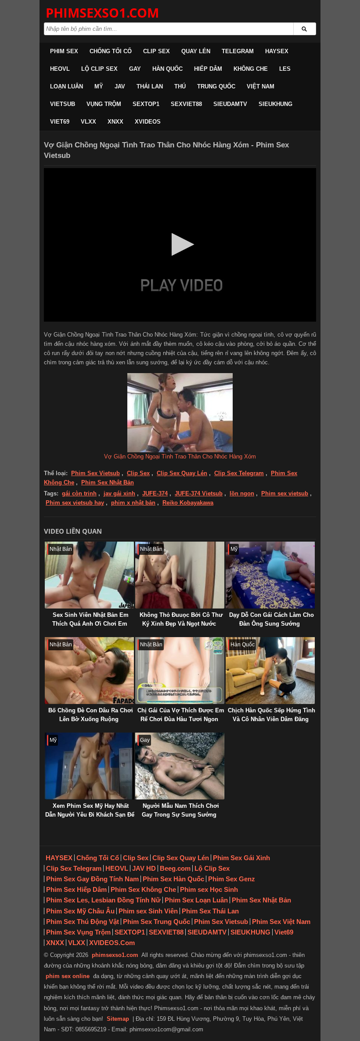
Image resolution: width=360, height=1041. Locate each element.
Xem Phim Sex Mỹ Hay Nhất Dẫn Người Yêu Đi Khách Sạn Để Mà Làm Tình (89, 815)
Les (285, 69)
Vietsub (62, 104)
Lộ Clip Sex (99, 69)
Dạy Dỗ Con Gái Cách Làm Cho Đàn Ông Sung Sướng (271, 619)
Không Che (251, 69)
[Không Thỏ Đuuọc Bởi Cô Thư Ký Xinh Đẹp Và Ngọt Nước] (179, 575)
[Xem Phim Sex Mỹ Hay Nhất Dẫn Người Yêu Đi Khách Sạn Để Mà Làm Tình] (89, 766)
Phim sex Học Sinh (209, 889)
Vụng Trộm (103, 104)
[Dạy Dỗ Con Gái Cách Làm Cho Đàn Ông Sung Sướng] (270, 575)
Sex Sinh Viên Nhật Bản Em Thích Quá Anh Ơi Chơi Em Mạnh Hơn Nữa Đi (90, 624)
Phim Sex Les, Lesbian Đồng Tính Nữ (103, 900)
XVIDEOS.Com (112, 942)
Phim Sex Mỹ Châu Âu (80, 911)
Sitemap (118, 1018)
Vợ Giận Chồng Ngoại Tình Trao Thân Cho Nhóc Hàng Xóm (180, 456)
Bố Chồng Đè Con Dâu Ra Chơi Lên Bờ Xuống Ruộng (90, 714)
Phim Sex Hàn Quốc (173, 879)
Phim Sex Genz (231, 879)
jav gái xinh (119, 493)
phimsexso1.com (115, 955)
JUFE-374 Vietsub (199, 493)
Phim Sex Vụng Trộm (78, 932)
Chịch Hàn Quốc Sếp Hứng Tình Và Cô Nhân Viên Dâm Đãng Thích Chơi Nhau (271, 719)
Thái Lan (150, 86)
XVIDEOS (148, 121)
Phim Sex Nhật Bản (107, 482)
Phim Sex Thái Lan (210, 911)
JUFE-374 (155, 493)
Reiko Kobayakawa (187, 502)
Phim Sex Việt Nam (281, 921)
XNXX (115, 121)
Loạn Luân (66, 86)
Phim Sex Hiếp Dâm (76, 889)
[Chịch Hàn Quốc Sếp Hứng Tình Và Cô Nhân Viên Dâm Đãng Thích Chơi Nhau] (270, 670)
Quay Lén (195, 51)
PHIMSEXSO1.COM (102, 12)
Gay (135, 69)
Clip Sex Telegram (239, 473)
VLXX (88, 121)
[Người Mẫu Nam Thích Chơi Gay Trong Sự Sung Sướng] (179, 766)
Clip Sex (156, 51)
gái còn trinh (79, 493)
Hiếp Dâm (208, 69)
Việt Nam (260, 86)
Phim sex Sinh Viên (148, 911)
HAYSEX (276, 51)
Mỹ (98, 86)
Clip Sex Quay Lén (182, 473)
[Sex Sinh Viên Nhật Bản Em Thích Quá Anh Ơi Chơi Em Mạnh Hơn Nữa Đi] (89, 575)
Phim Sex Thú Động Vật (82, 921)
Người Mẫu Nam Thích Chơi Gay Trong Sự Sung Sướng (180, 810)
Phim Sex (64, 51)
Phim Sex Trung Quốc (156, 921)
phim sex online (68, 976)
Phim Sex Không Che (143, 889)
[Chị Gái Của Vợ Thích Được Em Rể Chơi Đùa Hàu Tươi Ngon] (179, 670)
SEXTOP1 (146, 104)
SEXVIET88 (186, 104)
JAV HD (144, 868)
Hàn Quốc (167, 69)
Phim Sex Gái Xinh (241, 857)
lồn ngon (242, 493)
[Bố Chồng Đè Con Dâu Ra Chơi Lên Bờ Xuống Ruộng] (89, 670)
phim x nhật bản (133, 502)
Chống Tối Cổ (111, 51)
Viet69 (59, 121)
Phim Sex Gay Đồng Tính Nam (92, 879)
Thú (180, 86)
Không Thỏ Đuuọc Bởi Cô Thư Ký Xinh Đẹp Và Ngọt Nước (181, 619)
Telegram (238, 51)
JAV (120, 86)
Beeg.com (175, 868)
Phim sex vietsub (284, 493)
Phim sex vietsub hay (75, 502)
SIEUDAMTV (230, 104)
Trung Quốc (216, 86)
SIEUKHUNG (275, 104)
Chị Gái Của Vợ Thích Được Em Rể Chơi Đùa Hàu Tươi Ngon (180, 714)
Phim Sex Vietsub (95, 473)
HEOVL (60, 69)
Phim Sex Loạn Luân (196, 900)
